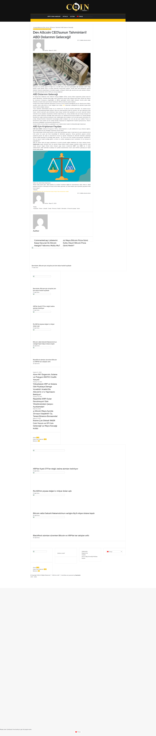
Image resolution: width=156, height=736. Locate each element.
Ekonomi (48, 191)
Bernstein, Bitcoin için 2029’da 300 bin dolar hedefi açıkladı (51, 265)
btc (42, 191)
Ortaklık (65, 16)
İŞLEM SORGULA (88, 16)
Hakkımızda (84, 551)
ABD (64, 105)
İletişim (72, 16)
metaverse (62, 191)
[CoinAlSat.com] (78, 7)
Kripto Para (57, 191)
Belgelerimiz (85, 553)
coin (45, 191)
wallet (67, 191)
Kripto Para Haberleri (54, 16)
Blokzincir (40, 27)
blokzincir (39, 191)
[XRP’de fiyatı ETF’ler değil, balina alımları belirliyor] (42, 294)
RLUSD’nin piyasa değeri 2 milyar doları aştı (52, 491)
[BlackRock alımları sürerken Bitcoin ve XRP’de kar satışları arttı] (42, 347)
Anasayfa (35, 27)
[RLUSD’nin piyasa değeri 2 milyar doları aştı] (42, 312)
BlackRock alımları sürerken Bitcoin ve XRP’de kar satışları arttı (61, 535)
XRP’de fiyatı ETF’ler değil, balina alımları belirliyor (55, 469)
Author (46, 50)
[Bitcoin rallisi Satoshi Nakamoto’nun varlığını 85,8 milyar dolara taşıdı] (42, 330)
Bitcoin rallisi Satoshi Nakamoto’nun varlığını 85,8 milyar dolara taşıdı (63, 513)
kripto (52, 191)
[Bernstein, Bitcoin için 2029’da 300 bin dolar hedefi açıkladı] (47, 248)
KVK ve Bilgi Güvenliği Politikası (89, 556)
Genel (39, 29)
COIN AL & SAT (61, 553)
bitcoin (34, 191)
